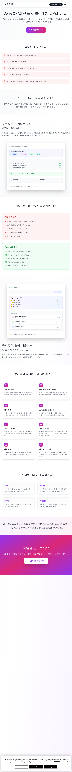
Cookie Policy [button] (57, 761)
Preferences (21, 767)
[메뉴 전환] (65, 4)
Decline (36, 767)
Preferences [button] (27, 762)
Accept (50, 767)
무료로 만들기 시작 (56, 4)
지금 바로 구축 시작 (36, 30)
